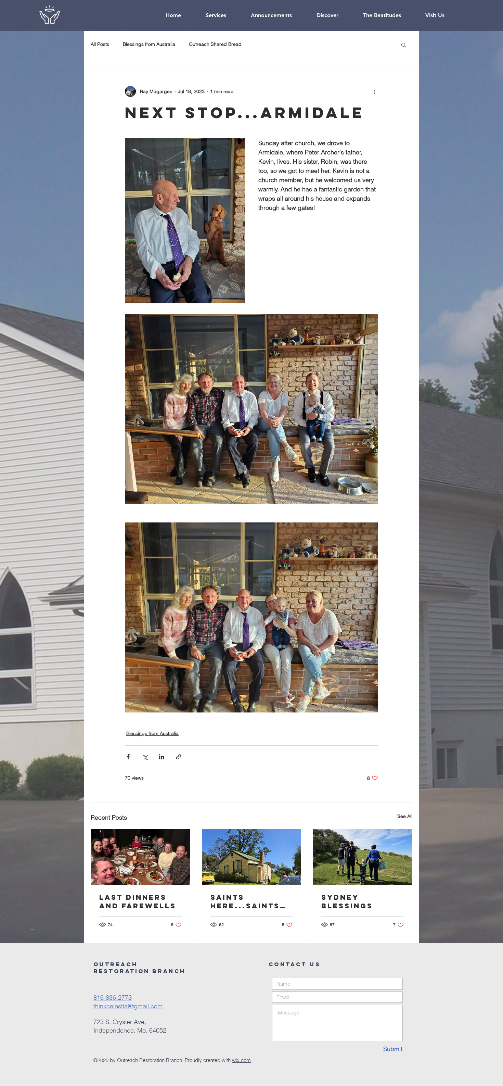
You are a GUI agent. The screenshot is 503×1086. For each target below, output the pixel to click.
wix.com (241, 1060)
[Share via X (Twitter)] (145, 757)
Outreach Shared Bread (215, 44)
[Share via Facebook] (128, 757)
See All (404, 816)
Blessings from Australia (149, 44)
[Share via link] (178, 757)
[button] (403, 44)
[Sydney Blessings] (362, 857)
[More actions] (374, 91)
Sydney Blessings (347, 901)
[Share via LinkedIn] (161, 757)
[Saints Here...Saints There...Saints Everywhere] (251, 857)
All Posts (100, 44)
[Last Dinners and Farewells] (140, 857)
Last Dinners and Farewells (137, 901)
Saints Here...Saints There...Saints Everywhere (248, 901)
